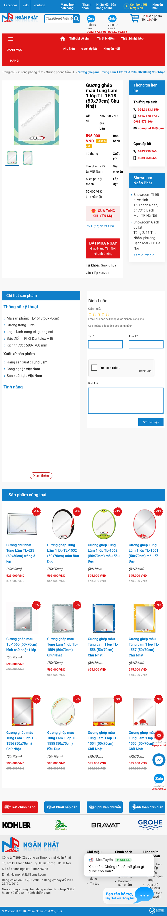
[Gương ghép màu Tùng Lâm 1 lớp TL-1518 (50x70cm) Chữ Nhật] (12, 158)
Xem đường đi (144, 255)
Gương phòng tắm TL (60, 72)
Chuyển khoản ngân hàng (155, 876)
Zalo (25, 5)
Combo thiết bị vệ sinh (138, 6)
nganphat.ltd (159, 744)
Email (133, 336)
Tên (91, 336)
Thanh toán (86, 6)
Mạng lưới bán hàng (68, 6)
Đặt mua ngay (103, 248)
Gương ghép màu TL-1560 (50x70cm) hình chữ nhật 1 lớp (21, 644)
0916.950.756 (147, 116)
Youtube (39, 5)
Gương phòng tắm (30, 72)
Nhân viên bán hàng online (106, 6)
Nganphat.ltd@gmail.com (28, 874)
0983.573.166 (143, 121)
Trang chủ (63, 38)
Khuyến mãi (157, 6)
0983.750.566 (159, 787)
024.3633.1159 (148, 109)
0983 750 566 (147, 151)
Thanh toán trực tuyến (154, 894)
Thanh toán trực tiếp (154, 866)
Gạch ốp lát (89, 48)
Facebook (10, 5)
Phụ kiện (69, 48)
